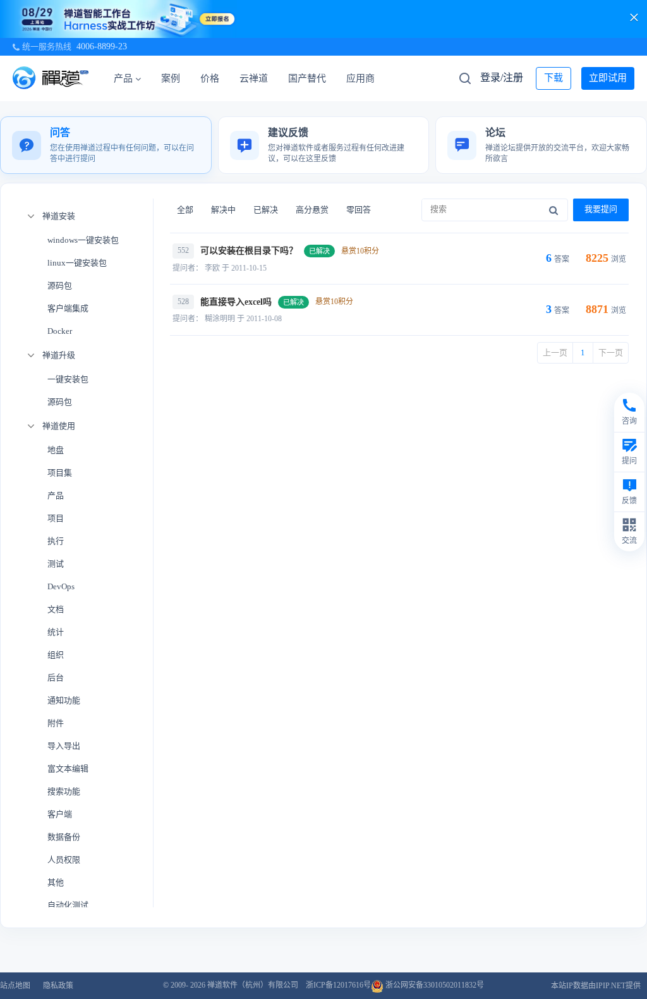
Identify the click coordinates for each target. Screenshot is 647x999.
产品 (123, 78)
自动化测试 (67, 905)
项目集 (59, 472)
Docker (59, 331)
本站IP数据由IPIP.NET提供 (596, 985)
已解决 (265, 209)
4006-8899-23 (101, 46)
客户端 (59, 814)
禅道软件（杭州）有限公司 (252, 985)
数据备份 (63, 837)
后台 (55, 677)
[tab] (106, 145)
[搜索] (553, 210)
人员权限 (63, 859)
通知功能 (63, 700)
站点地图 (15, 985)
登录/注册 (501, 77)
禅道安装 (58, 216)
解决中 (223, 209)
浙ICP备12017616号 (338, 985)
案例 (170, 78)
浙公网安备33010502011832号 (434, 985)
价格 (209, 78)
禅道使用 (58, 426)
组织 (55, 654)
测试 (55, 563)
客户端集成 (67, 308)
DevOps (61, 586)
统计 (55, 632)
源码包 (59, 285)
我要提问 (600, 209)
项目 (55, 518)
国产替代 (307, 78)
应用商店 (365, 78)
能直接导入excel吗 (236, 302)
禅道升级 (58, 355)
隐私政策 (58, 985)
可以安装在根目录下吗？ (249, 250)
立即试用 (608, 78)
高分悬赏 (312, 209)
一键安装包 (67, 379)
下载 (553, 78)
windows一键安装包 (83, 240)
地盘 (55, 450)
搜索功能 (63, 791)
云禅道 (253, 78)
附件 (55, 723)
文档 (55, 609)
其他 (55, 882)
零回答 (358, 209)
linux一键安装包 (77, 262)
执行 (55, 541)
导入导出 (63, 746)
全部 (185, 209)
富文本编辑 (67, 768)
